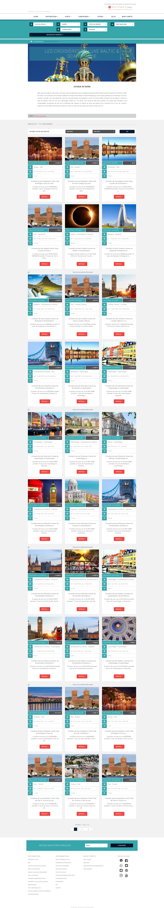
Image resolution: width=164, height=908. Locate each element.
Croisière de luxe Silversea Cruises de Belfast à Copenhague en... (119, 457)
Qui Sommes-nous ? (61, 878)
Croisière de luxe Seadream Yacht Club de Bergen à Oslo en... (119, 732)
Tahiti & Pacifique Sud (34, 888)
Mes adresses (88, 869)
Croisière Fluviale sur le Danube (38, 881)
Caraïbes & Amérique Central (37, 878)
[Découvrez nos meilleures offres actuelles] (82, 272)
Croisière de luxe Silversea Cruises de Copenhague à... (82, 457)
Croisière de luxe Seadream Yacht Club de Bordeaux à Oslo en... (45, 732)
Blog (114, 16)
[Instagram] (121, 875)
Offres (100, 16)
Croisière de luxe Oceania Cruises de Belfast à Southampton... (82, 249)
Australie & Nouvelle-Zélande (37, 866)
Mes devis (86, 862)
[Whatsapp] (121, 865)
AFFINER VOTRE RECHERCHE (39, 131)
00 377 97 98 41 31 (119, 7)
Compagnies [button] (83, 16)
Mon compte (87, 859)
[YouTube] (126, 875)
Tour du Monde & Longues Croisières (39, 891)
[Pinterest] (126, 870)
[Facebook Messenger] (121, 860)
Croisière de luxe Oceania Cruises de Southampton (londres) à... (45, 387)
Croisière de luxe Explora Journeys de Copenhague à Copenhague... (119, 662)
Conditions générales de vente (65, 875)
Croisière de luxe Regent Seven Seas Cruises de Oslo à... (45, 249)
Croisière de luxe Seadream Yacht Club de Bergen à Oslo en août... (45, 182)
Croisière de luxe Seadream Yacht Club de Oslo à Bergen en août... (82, 182)
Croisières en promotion (63, 862)
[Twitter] (126, 865)
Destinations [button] (51, 16)
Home (36, 16)
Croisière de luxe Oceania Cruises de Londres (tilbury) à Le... (119, 320)
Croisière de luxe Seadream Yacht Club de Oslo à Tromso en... (119, 799)
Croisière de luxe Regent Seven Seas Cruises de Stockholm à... (119, 182)
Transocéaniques (33, 894)
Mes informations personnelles (93, 866)
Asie (29, 862)
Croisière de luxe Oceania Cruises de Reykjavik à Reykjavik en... (119, 249)
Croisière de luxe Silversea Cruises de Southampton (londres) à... (45, 524)
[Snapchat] (121, 870)
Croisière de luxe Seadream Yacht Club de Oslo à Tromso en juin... (45, 799)
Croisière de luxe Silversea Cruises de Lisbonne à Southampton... (82, 524)
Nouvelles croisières (62, 866)
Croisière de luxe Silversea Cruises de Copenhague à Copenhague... (119, 387)
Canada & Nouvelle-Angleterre (37, 872)
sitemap (58, 888)
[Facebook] (126, 860)
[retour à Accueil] (31, 41)
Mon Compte (127, 16)
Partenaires (59, 881)
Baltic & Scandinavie (34, 869)
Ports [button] (68, 16)
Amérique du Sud (33, 859)
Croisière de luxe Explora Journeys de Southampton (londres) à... (45, 662)
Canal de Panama (33, 875)
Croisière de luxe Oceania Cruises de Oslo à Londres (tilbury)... (82, 320)
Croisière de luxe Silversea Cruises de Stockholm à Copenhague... (82, 387)
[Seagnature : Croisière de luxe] (54, 6)
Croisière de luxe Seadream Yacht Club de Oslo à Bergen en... (82, 732)
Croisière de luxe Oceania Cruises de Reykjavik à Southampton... (45, 320)
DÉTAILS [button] (45, 197)
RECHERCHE (54, 34)
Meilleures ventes (61, 869)
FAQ (57, 884)
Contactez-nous (61, 872)
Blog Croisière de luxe (62, 859)
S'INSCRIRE (122, 845)
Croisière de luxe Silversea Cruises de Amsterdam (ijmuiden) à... (82, 595)
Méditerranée (32, 884)
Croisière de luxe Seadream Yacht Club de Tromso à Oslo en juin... (82, 799)
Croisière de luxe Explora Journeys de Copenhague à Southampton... (119, 595)
